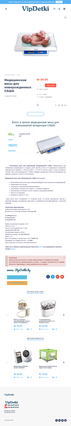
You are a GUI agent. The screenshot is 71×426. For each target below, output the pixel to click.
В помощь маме (9, 74)
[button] (38, 145)
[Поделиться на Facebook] (55, 105)
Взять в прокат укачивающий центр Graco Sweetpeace (22, 321)
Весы (18, 74)
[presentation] (7, 315)
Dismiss (59, 2)
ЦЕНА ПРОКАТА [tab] (11, 134)
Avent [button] (41, 247)
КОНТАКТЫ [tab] (12, 151)
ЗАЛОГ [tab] (10, 140)
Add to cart (50, 85)
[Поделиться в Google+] (65, 105)
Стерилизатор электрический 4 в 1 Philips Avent (47, 321)
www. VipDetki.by (18, 270)
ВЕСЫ (42, 97)
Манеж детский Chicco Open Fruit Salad (48, 367)
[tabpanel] (26, 136)
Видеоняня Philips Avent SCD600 (21, 367)
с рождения (48, 97)
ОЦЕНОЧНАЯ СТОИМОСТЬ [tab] (12, 145)
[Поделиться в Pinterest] (61, 105)
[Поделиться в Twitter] (58, 105)
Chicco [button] (13, 249)
